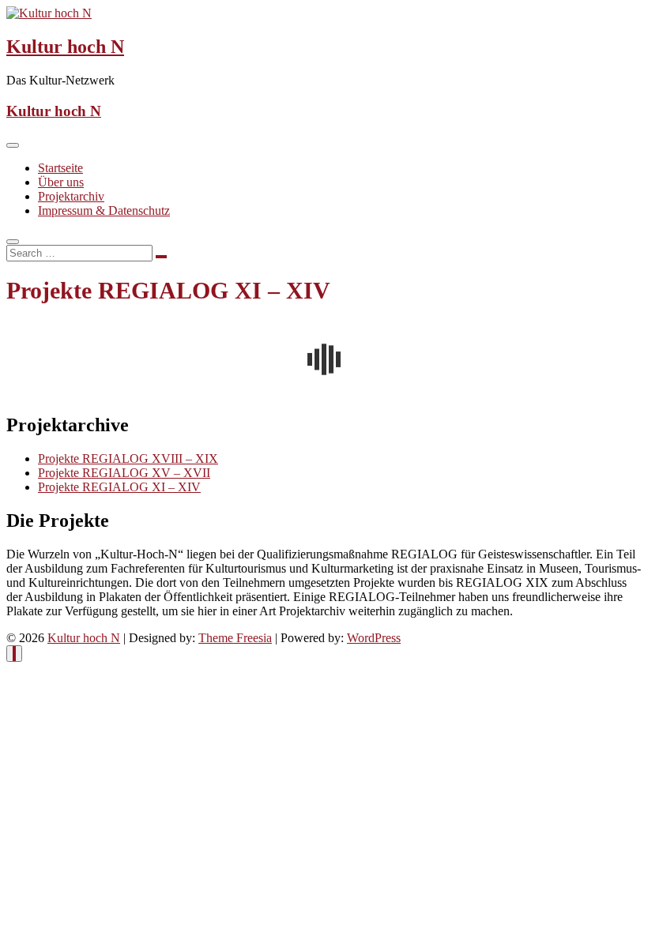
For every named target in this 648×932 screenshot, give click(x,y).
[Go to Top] (14, 653)
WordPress (374, 638)
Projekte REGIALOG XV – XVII (124, 472)
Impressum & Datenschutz (104, 210)
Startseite (60, 168)
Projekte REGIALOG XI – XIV (119, 487)
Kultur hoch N (65, 46)
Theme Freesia (235, 638)
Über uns (61, 182)
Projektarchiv (71, 196)
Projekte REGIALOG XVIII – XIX (128, 458)
